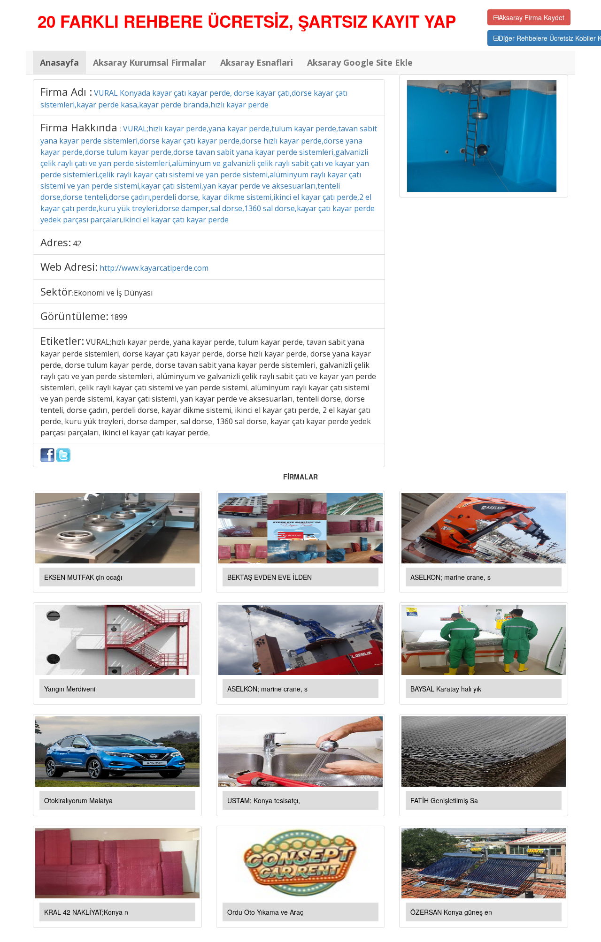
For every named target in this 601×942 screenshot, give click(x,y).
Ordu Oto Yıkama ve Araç (265, 912)
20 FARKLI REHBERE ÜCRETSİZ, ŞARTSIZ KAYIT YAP (247, 21)
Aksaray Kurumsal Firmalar (149, 62)
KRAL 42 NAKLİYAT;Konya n (86, 912)
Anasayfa (59, 62)
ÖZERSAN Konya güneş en (451, 912)
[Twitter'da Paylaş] (63, 454)
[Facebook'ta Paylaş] (47, 454)
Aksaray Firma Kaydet (531, 17)
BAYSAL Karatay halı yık (445, 688)
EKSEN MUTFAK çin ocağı (83, 577)
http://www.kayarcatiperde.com (154, 268)
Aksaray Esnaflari (256, 62)
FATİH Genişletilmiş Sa (444, 800)
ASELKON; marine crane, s (450, 577)
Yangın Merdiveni (69, 688)
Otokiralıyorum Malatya (78, 800)
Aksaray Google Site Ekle (360, 62)
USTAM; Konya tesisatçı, (263, 800)
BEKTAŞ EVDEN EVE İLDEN (269, 577)
